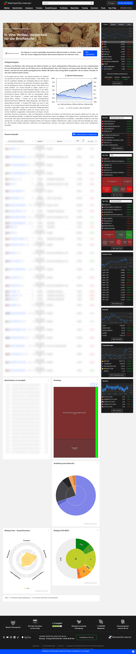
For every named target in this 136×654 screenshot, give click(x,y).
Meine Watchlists (117, 148)
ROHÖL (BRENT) (107, 330)
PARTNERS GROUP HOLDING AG (114, 161)
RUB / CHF (105, 277)
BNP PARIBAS (108, 218)
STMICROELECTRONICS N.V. (113, 209)
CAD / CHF (105, 287)
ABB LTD (106, 159)
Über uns (61, 646)
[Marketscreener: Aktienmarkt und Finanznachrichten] (17, 3)
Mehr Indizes (117, 83)
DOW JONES (108, 56)
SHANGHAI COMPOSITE (111, 61)
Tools (103, 8)
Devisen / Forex (107, 254)
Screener (94, 8)
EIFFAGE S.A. (108, 223)
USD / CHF (105, 272)
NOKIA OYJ (107, 205)
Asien (129, 24)
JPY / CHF (105, 300)
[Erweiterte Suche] (91, 3)
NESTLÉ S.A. (108, 142)
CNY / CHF (105, 292)
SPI (105, 44)
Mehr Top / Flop (117, 195)
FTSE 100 (107, 52)
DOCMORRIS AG (109, 129)
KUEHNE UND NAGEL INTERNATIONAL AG (114, 172)
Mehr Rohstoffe (117, 339)
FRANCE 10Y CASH (110, 404)
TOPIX (106, 64)
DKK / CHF (105, 285)
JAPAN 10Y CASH (109, 402)
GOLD (104, 325)
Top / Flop (112, 8)
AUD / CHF (105, 290)
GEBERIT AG (108, 165)
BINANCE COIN (108, 368)
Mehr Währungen (117, 304)
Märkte (7, 8)
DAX (105, 47)
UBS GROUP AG (109, 137)
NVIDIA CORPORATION (111, 145)
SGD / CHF (105, 297)
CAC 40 (106, 49)
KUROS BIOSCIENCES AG (112, 126)
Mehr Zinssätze (117, 410)
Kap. (77, 140)
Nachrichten (17, 8)
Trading (85, 8)
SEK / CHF (105, 280)
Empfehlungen (51, 8)
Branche (59, 141)
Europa (113, 24)
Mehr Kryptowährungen (117, 375)
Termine (39, 8)
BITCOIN (106, 361)
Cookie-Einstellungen (49, 646)
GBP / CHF (105, 275)
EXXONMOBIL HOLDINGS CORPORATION (114, 140)
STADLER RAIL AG (109, 121)
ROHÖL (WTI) (106, 328)
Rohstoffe (105, 309)
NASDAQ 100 (108, 59)
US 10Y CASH (108, 397)
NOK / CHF (105, 282)
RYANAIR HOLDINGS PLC (112, 135)
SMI (105, 42)
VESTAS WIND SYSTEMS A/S (112, 207)
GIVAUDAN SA (108, 175)
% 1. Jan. (90, 141)
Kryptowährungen (107, 345)
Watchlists (75, 8)
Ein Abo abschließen (125, 3)
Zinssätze (105, 381)
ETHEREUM (107, 364)
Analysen (29, 8)
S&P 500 (106, 54)
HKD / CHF (105, 295)
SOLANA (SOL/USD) (110, 366)
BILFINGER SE (108, 212)
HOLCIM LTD (108, 167)
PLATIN (104, 335)
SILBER (104, 333)
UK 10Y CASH (108, 406)
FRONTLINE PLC (109, 226)
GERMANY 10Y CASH (110, 399)
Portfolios (64, 8)
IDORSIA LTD (108, 131)
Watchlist (105, 118)
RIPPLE (106, 371)
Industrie (40, 141)
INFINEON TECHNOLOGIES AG (113, 214)
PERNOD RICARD (109, 228)
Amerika (121, 24)
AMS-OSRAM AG (109, 124)
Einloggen (111, 3)
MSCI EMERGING (109, 66)
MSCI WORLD (108, 69)
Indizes (106, 24)
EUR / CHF (105, 270)
